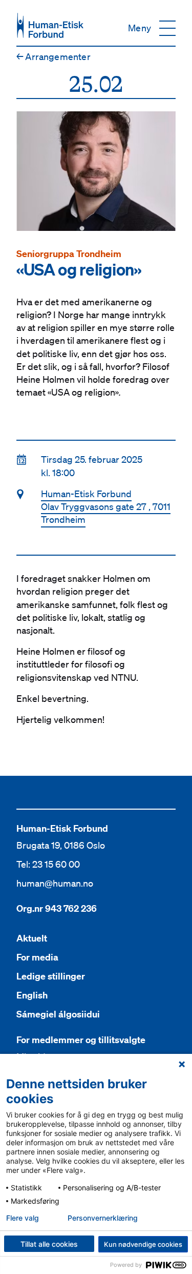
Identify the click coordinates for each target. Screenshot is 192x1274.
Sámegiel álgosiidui (58, 1014)
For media (37, 957)
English (32, 995)
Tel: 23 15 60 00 (48, 864)
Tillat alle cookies (49, 1244)
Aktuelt (31, 938)
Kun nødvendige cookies (143, 1244)
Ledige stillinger (50, 976)
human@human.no (54, 883)
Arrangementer (53, 56)
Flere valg (22, 1218)
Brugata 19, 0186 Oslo (60, 845)
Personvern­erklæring (103, 1218)
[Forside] (50, 25)
